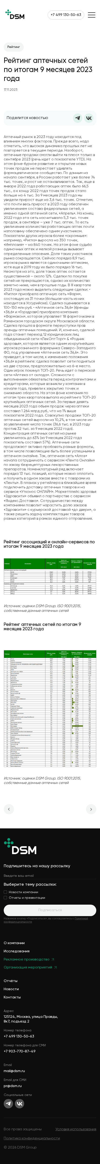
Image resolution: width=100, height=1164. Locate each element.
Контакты (12, 997)
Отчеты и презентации (27, 897)
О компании (14, 943)
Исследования (17, 951)
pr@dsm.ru (13, 1086)
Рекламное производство (27, 959)
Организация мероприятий (28, 967)
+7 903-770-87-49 (20, 1051)
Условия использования (75, 1129)
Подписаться (50, 910)
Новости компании (23, 892)
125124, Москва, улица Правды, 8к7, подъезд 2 (31, 1019)
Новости (11, 989)
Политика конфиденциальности (32, 1138)
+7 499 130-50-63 (66, 15)
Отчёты (10, 981)
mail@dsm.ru (14, 1071)
